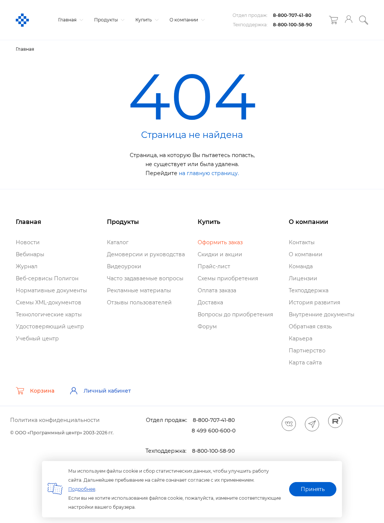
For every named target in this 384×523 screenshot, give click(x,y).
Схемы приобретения (228, 278)
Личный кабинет (107, 390)
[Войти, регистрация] (348, 20)
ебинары (30, 254)
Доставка (210, 302)
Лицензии (303, 278)
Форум (207, 326)
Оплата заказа (217, 290)
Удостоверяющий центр (50, 326)
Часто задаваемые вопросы (145, 278)
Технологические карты (49, 314)
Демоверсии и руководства (146, 254)
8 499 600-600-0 (214, 430)
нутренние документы (321, 314)
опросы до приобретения (235, 314)
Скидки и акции (220, 254)
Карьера (300, 338)
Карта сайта (305, 362)
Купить (144, 20)
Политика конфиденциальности (55, 420)
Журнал (27, 266)
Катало (118, 242)
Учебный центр (37, 338)
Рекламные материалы (139, 290)
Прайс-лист (214, 266)
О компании (184, 20)
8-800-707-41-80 (292, 15)
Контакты (302, 242)
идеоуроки (124, 266)
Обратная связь (310, 326)
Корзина (42, 390)
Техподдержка (308, 290)
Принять (313, 489)
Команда (301, 266)
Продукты (106, 20)
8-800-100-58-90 (292, 24)
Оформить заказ (220, 242)
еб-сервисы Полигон (47, 278)
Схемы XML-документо (48, 302)
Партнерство (307, 350)
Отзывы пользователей (139, 302)
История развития (314, 302)
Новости (28, 242)
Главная (68, 20)
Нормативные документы (51, 290)
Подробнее (81, 489)
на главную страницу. (209, 173)
